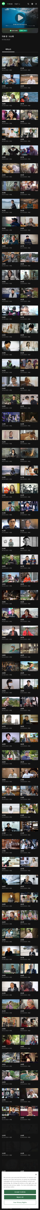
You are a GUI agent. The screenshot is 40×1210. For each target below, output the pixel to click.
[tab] (8, 49)
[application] (20, 18)
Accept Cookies (20, 1192)
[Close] (36, 1174)
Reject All (20, 1197)
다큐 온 (4, 36)
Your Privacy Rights (20, 1202)
